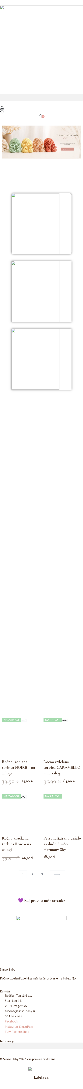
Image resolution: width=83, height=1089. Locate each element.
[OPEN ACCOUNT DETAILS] (2, 108)
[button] (41, 97)
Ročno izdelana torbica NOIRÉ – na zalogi (18, 767)
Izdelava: (41, 1077)
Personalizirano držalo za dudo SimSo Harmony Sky (62, 844)
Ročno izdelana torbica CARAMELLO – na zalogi (62, 767)
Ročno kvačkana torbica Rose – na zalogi (16, 844)
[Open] (2, 112)
